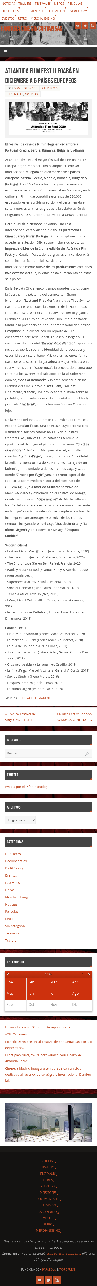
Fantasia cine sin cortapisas (31, 28)
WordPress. (67, 1269)
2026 (48, 974)
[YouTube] (78, 25)
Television (57, 11)
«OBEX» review (16, 1034)
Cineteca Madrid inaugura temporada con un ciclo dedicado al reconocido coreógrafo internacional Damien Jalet (48, 1074)
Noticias (8, 4)
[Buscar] (87, 754)
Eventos (8, 18)
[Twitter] (85, 25)
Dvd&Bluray (77, 11)
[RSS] (93, 25)
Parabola (49, 1269)
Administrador (25, 88)
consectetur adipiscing (63, 1253)
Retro (22, 18)
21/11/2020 (50, 88)
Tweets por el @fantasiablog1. (27, 787)
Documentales (33, 11)
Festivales (43, 4)
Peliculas (75, 4)
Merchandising (43, 18)
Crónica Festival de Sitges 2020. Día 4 (20, 717)
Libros (59, 4)
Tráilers (24, 4)
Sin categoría (15, 926)
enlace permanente (37, 698)
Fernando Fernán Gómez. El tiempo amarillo (38, 1027)
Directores (10, 11)
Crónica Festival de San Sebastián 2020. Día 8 (74, 717)
